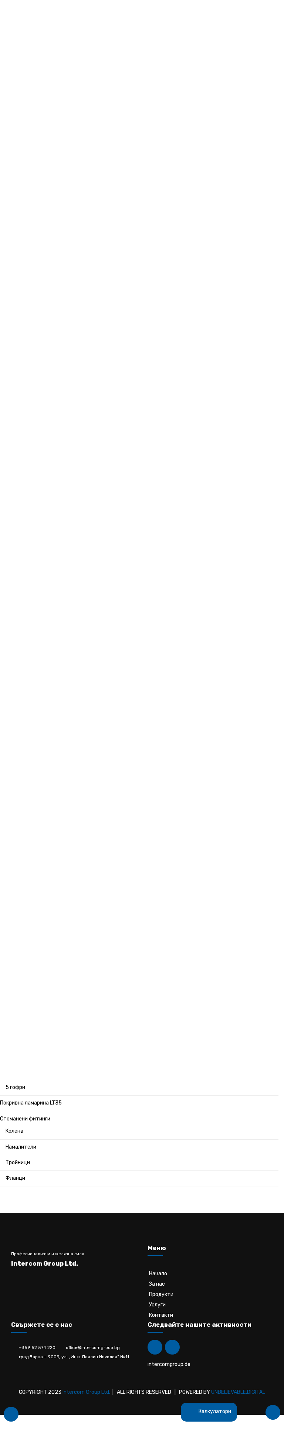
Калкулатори (214, 1411)
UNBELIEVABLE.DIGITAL (238, 1392)
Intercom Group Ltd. (86, 1392)
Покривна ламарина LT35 (31, 1103)
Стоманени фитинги (25, 1119)
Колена (14, 1131)
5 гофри (15, 1087)
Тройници (18, 1162)
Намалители (21, 1147)
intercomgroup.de (169, 1364)
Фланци (15, 1178)
